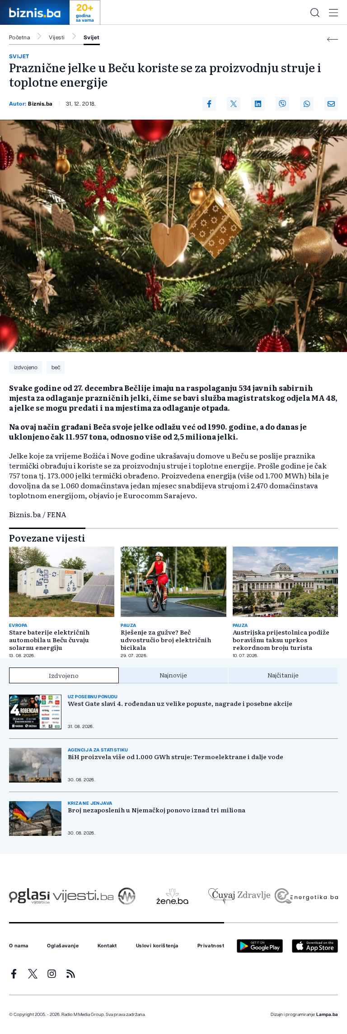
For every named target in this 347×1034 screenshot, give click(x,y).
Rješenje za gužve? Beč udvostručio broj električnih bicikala (166, 639)
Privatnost (210, 946)
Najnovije (173, 674)
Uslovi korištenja (157, 946)
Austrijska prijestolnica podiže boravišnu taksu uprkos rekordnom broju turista (281, 639)
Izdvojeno (64, 675)
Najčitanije (283, 674)
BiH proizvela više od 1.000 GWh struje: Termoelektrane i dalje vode (175, 756)
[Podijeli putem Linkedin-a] (258, 104)
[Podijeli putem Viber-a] (282, 104)
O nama (18, 946)
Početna (19, 37)
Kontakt (107, 946)
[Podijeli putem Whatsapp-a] (307, 104)
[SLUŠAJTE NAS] (127, 896)
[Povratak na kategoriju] (332, 39)
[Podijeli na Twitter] (233, 104)
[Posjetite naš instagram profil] (51, 973)
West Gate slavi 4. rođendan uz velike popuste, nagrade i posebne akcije (180, 703)
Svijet (92, 37)
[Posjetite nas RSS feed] (70, 973)
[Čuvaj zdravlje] (239, 896)
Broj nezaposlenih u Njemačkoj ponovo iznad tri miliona (156, 810)
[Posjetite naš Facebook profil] (14, 973)
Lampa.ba (327, 1014)
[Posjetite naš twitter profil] (33, 973)
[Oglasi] (29, 896)
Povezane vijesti (47, 537)
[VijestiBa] (82, 896)
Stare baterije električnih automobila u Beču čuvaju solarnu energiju (49, 639)
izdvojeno (26, 367)
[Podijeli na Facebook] (209, 104)
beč (56, 367)
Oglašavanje (63, 946)
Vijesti (56, 37)
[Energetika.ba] (305, 896)
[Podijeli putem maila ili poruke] (331, 104)
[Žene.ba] (172, 896)
